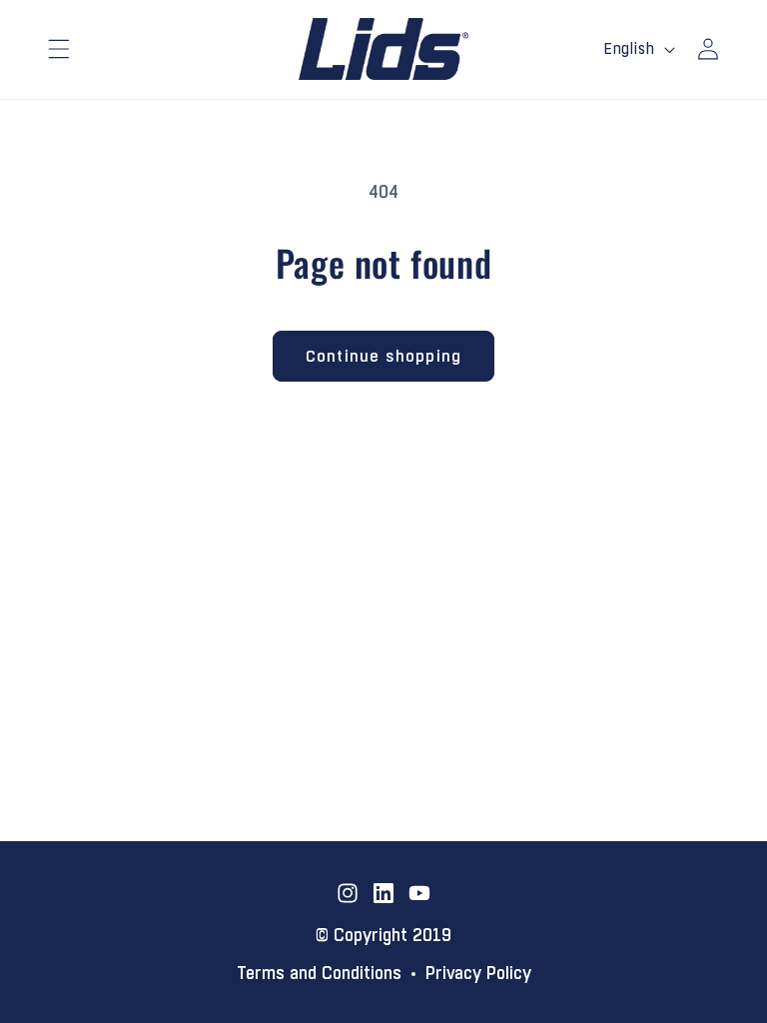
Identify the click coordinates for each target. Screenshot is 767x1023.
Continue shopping (383, 356)
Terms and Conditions (319, 974)
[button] (59, 49)
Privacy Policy (478, 974)
